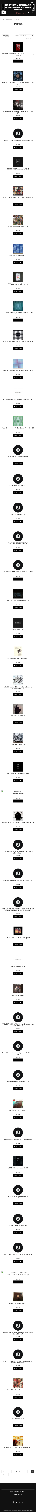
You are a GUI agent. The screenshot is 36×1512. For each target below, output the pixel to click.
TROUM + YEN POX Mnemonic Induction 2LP (18, 140)
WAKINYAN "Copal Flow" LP (18, 1303)
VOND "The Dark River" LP (18, 1225)
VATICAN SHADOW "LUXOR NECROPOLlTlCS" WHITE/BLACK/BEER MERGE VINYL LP (18, 909)
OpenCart (29, 1510)
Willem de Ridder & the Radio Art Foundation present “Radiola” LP (18, 1362)
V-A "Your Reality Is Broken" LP (18, 284)
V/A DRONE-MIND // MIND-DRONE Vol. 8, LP (18, 572)
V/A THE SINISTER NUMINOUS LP (18, 600)
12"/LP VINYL (17, 19)
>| (10, 1474)
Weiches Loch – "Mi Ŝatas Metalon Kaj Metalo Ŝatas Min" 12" (18, 1333)
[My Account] (32, 2)
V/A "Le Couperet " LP (18, 514)
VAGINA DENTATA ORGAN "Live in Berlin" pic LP (18, 822)
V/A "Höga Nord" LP (18, 744)
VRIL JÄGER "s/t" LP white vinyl (18, 1275)
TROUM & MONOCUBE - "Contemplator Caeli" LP (18, 112)
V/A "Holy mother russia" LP (18, 485)
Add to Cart (18, 61)
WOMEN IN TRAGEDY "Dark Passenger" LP (18, 1447)
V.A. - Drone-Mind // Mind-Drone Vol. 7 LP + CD (18, 428)
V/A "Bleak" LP (18, 629)
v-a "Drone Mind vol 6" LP (18, 255)
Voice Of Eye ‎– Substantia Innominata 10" (18, 1139)
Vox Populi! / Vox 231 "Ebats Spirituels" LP (18, 1254)
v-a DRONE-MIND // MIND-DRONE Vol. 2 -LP (18, 313)
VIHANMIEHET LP (18, 995)
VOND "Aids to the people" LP (18, 1168)
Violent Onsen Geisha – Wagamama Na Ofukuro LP (18, 1053)
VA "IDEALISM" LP (18, 794)
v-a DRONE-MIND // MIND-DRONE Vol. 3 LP (18, 341)
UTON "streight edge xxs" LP (18, 226)
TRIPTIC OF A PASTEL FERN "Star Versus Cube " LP (18, 83)
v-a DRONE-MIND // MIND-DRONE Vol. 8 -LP (18, 399)
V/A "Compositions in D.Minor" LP (18, 658)
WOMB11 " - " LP (18, 1419)
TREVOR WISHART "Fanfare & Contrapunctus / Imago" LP (18, 54)
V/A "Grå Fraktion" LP (18, 716)
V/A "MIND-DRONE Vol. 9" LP (18, 543)
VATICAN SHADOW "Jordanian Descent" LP (18, 880)
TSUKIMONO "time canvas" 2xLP (18, 169)
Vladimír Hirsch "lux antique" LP (18, 1081)
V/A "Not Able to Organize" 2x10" (18, 773)
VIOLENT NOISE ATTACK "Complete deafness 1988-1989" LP (18, 1024)
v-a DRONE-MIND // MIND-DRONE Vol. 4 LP (18, 370)
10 (3, 1474)
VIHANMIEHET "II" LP (18, 966)
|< (3, 1471)
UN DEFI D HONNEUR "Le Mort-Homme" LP (18, 198)
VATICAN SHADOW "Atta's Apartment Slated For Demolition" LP (18, 852)
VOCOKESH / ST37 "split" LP (18, 1110)
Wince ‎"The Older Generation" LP (18, 1390)
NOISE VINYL (9, 19)
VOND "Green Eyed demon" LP (18, 1197)
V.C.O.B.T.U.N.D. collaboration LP (18, 457)
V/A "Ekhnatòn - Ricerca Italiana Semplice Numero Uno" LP (18, 687)
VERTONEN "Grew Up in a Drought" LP (18, 938)
